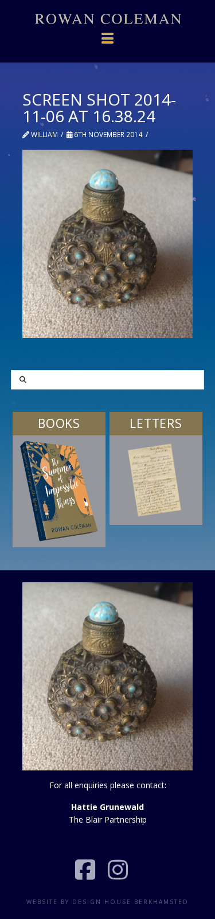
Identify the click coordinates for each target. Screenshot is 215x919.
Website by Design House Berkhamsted (107, 902)
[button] (108, 31)
